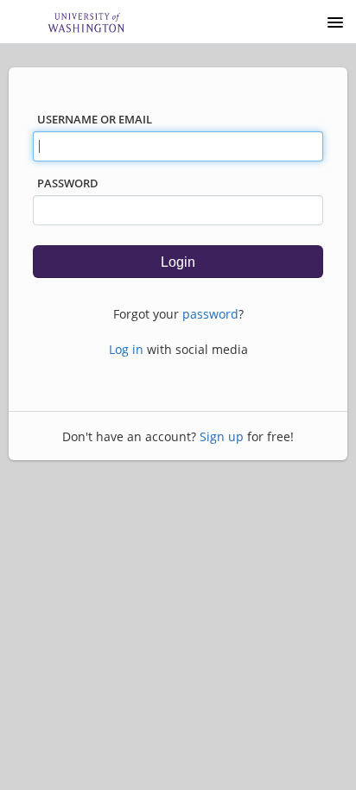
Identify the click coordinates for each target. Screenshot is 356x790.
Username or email (94, 119)
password (210, 314)
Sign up (222, 436)
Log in (126, 349)
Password (68, 183)
